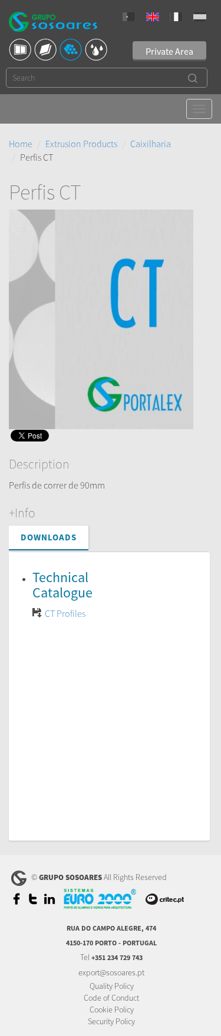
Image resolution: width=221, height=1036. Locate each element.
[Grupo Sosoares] (53, 23)
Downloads (49, 537)
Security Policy (111, 1021)
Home (20, 144)
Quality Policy (112, 986)
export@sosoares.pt (111, 972)
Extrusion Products (81, 144)
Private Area (169, 51)
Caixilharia (150, 144)
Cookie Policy (112, 1009)
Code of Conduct (111, 997)
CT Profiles (65, 613)
